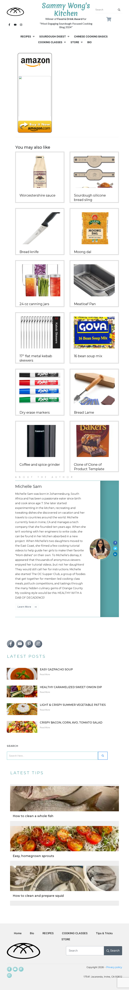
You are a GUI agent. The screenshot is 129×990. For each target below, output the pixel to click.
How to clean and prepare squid (38, 896)
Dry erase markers (34, 412)
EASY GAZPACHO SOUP (56, 669)
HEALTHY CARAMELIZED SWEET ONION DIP (71, 687)
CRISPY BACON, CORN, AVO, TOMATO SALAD (71, 722)
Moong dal (82, 252)
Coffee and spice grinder (39, 465)
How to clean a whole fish (33, 816)
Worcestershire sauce (37, 195)
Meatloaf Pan (85, 304)
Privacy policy (114, 967)
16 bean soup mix (88, 356)
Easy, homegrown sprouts (33, 856)
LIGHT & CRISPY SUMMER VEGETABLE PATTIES (73, 704)
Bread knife (29, 252)
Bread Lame (84, 412)
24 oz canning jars (34, 304)
